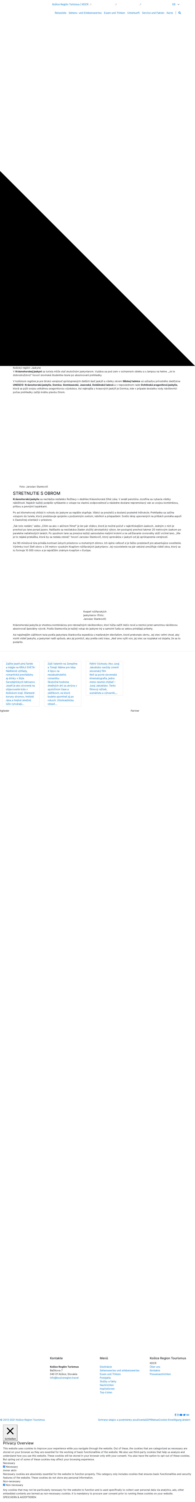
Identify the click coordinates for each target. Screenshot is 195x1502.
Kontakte (155, 1370)
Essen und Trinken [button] (114, 12)
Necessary (12, 1466)
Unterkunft (133, 12)
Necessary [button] (9, 1463)
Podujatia (105, 1377)
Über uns (155, 1366)
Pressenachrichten (160, 1374)
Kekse (155, 1419)
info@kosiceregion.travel (64, 1377)
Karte (170, 12)
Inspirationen (107, 1388)
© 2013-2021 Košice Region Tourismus (22, 1419)
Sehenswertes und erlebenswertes (119, 1370)
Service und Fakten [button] (153, 12)
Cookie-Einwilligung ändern (174, 1419)
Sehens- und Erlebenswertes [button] (85, 12)
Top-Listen (106, 1392)
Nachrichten (107, 1385)
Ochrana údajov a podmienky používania (121, 1419)
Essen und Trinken (110, 1374)
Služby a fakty (108, 1381)
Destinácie (106, 1366)
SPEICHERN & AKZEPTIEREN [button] (19, 1497)
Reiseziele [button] (60, 12)
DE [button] (174, 4)
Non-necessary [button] (11, 1481)
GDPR (148, 1419)
